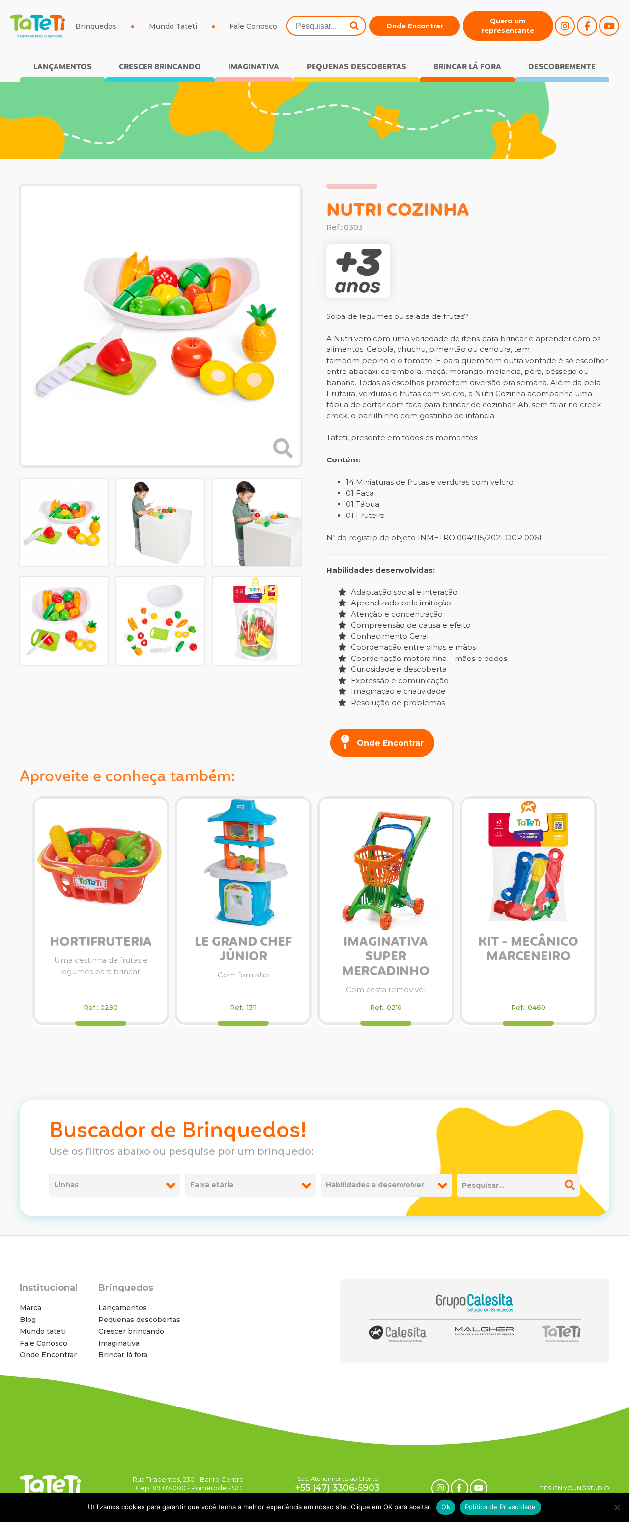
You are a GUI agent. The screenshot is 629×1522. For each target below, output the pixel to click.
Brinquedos (95, 26)
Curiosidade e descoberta (398, 669)
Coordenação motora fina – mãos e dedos (428, 658)
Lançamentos (62, 67)
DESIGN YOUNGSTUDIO (574, 1488)
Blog (28, 1319)
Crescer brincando (160, 67)
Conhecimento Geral (389, 636)
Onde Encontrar (414, 25)
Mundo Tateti (173, 26)
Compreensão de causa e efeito (410, 625)
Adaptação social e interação (403, 592)
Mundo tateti (43, 1331)
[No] (617, 1507)
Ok (445, 1507)
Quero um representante (508, 25)
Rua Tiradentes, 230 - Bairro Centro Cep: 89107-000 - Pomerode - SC (188, 1483)
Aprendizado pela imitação (400, 602)
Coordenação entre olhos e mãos (412, 647)
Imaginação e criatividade (397, 691)
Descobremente (562, 67)
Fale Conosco (253, 26)
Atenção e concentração (396, 614)
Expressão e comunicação (399, 680)
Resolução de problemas (397, 702)
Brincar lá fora (467, 67)
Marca (30, 1307)
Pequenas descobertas (356, 67)
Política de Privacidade (500, 1507)
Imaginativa (253, 67)
